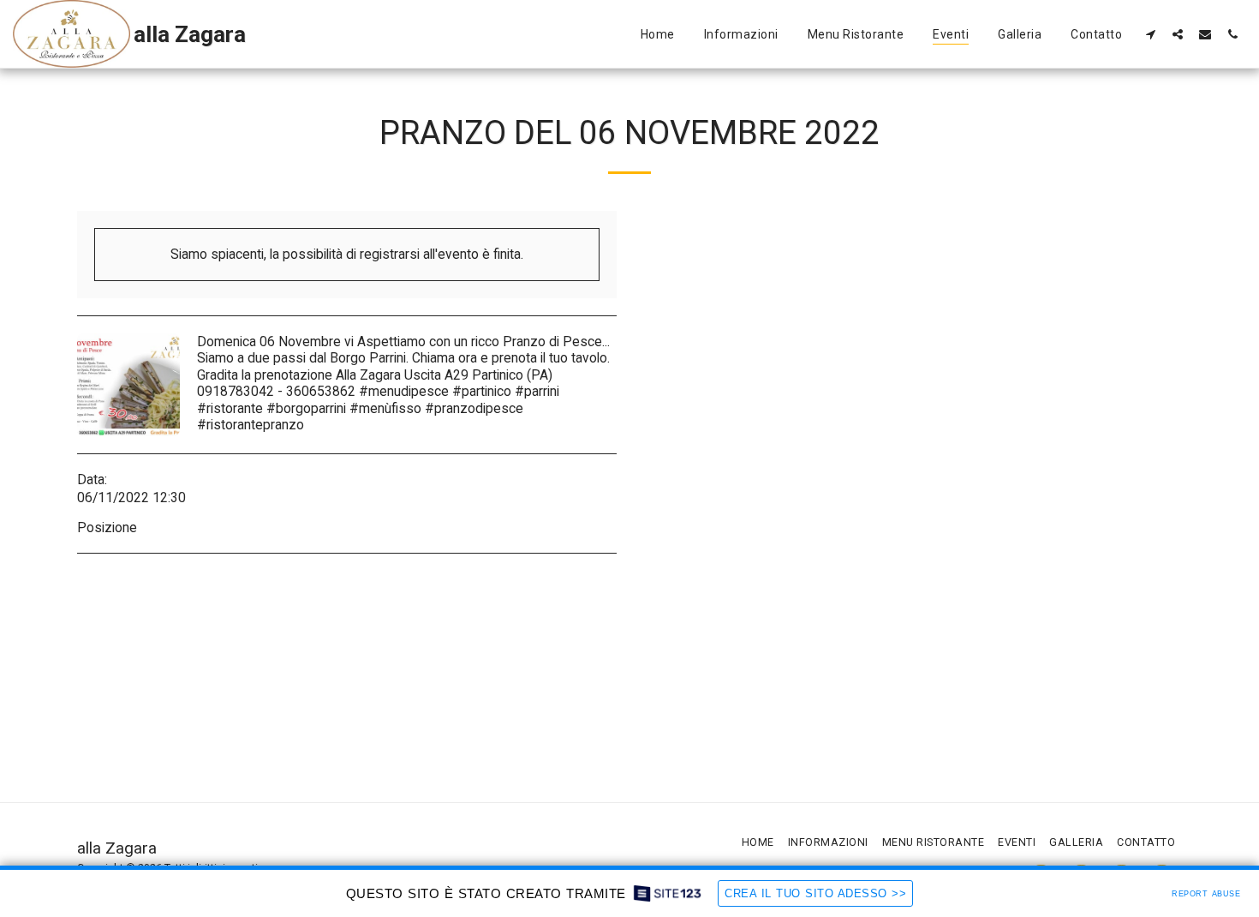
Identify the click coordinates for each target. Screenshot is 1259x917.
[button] (1150, 33)
